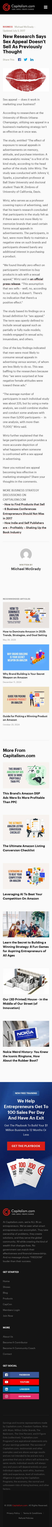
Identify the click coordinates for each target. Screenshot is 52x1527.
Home (6, 1281)
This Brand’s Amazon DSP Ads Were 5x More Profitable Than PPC (24, 797)
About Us (8, 1336)
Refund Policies (26, 1518)
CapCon (7, 1304)
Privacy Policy (13, 1513)
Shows (6, 1287)
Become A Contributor (15, 1342)
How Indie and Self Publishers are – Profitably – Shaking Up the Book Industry (24, 527)
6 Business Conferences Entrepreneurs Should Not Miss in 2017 (23, 513)
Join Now (8, 1315)
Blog (5, 1292)
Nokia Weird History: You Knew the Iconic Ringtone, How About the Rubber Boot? (25, 1056)
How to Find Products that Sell (24, 504)
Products (8, 1298)
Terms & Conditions (32, 1513)
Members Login (11, 1310)
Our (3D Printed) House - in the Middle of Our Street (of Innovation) (25, 1003)
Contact (7, 1353)
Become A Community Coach (19, 1348)
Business (8, 26)
